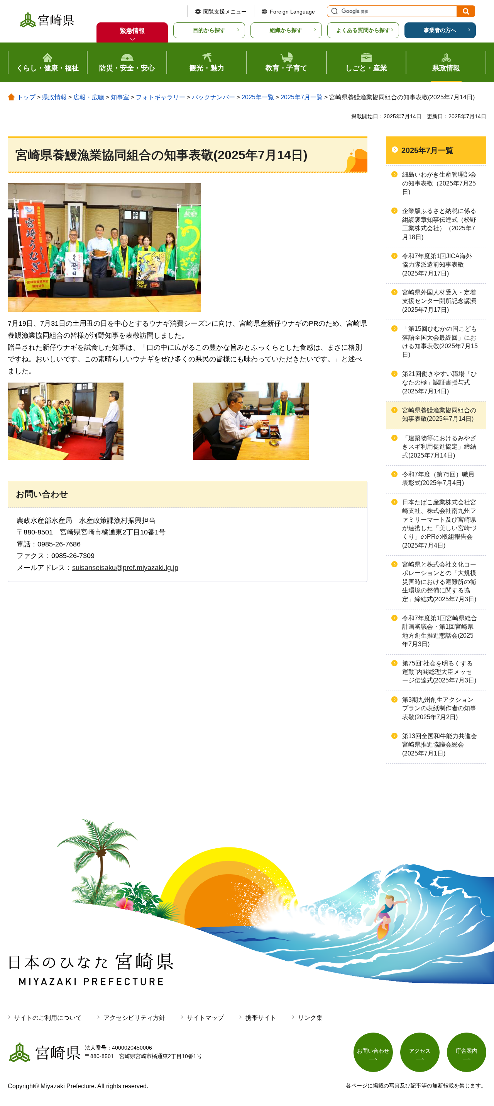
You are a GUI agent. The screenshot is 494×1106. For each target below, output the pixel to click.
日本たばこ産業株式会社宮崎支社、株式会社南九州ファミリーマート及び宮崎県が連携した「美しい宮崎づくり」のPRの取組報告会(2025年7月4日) (439, 524)
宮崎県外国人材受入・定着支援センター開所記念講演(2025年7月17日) (439, 301)
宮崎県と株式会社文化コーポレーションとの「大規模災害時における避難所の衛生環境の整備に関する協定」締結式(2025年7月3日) (439, 581)
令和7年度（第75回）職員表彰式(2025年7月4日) (438, 478)
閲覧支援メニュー (225, 12)
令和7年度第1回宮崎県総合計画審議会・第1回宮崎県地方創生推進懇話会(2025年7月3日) (439, 631)
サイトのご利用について (48, 1017)
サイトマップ (205, 1017)
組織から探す (286, 30)
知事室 (120, 97)
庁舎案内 (466, 1051)
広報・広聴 (88, 97)
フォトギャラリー (160, 97)
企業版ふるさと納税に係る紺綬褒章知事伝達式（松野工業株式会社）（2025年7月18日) (439, 224)
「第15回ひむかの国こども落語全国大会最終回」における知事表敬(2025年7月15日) (440, 341)
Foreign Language (292, 12)
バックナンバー (213, 97)
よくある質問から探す (363, 30)
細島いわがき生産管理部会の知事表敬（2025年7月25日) (439, 183)
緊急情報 (132, 30)
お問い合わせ (373, 1051)
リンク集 (310, 1017)
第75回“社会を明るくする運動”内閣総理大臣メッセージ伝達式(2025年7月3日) (439, 672)
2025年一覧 (258, 97)
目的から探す (209, 30)
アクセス (420, 1051)
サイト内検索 (333, 11)
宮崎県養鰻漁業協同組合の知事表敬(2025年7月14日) (439, 414)
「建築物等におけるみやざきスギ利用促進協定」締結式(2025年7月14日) (439, 447)
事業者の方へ (440, 30)
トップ (26, 97)
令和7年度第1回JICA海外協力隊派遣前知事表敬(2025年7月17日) (437, 265)
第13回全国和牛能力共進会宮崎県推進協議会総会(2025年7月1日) (439, 745)
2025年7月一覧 (302, 97)
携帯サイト (260, 1017)
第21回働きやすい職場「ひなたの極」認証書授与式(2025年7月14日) (439, 383)
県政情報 (54, 97)
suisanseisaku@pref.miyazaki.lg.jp (125, 568)
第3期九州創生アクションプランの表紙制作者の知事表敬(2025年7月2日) (439, 708)
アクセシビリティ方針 (134, 1017)
